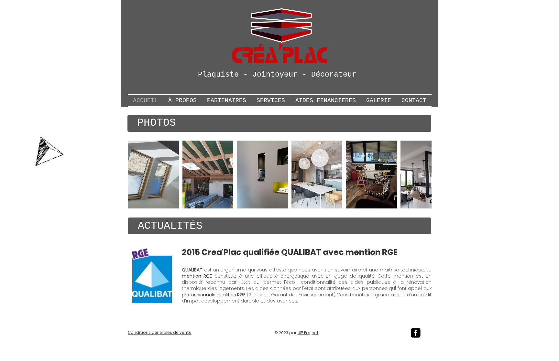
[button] (153, 174)
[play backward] (136, 174)
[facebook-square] (416, 333)
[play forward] (423, 174)
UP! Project (308, 332)
